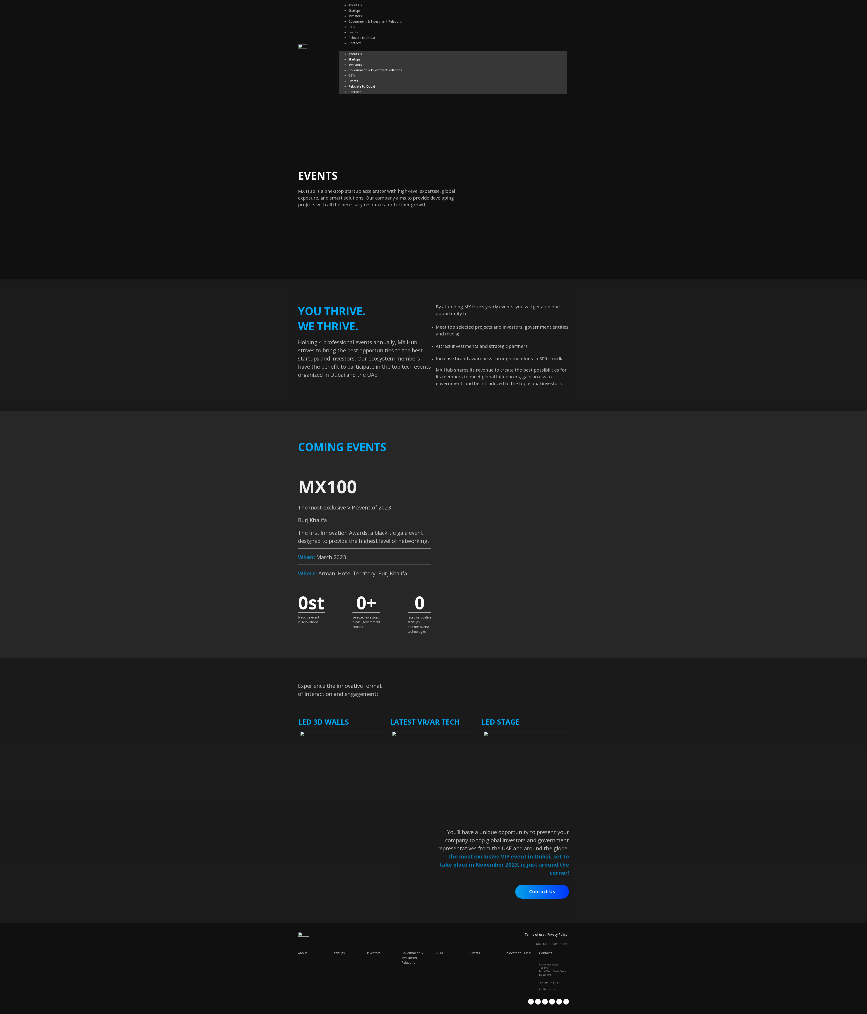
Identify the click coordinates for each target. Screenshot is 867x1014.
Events (353, 32)
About (302, 953)
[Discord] (566, 1002)
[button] (453, 48)
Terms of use (534, 934)
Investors (355, 16)
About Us (355, 5)
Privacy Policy (557, 934)
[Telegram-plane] (552, 1002)
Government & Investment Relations (375, 21)
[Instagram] (538, 1002)
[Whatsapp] (559, 1002)
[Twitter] (531, 1002)
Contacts (354, 43)
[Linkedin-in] (545, 1002)
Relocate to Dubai (361, 37)
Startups (354, 10)
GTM (352, 27)
